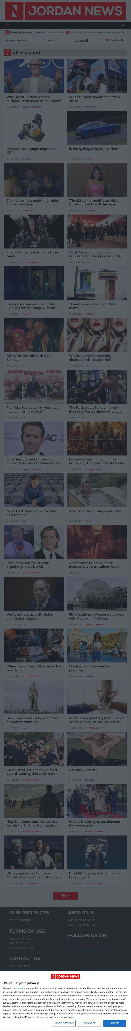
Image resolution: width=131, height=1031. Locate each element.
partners (20, 988)
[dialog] (65, 1001)
